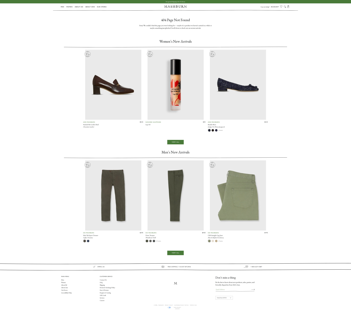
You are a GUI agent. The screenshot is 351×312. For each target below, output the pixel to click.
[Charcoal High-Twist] (153, 240)
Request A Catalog (105, 293)
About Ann (90, 7)
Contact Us (103, 280)
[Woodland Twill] (147, 240)
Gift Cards (103, 295)
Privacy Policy (169, 305)
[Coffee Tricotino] (84, 240)
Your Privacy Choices (177, 307)
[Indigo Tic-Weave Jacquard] (209, 130)
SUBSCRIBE (253, 289)
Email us (101, 267)
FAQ (101, 282)
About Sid (79, 7)
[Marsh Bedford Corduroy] (209, 240)
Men (62, 7)
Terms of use (193, 305)
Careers (102, 300)
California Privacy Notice (181, 305)
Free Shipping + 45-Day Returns (179, 266)
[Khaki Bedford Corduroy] (216, 240)
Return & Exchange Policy (107, 288)
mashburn (161, 305)
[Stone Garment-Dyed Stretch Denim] (212, 240)
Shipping (102, 285)
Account (275, 7)
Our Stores (101, 7)
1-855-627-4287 (256, 267)
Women (69, 7)
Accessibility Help (66, 293)
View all (175, 142)
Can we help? (265, 7)
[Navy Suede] (216, 130)
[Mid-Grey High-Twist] (150, 240)
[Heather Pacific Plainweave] (88, 240)
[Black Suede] (212, 130)
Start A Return (104, 290)
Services (102, 298)
